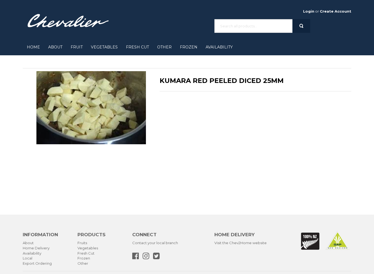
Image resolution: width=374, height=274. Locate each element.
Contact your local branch (155, 243)
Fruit (77, 47)
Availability (219, 47)
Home (33, 47)
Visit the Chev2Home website (240, 243)
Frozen (188, 47)
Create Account (335, 11)
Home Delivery (36, 248)
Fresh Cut (137, 47)
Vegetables (104, 47)
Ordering (43, 263)
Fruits (82, 243)
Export (28, 263)
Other (164, 47)
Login (308, 11)
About (55, 47)
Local (27, 258)
